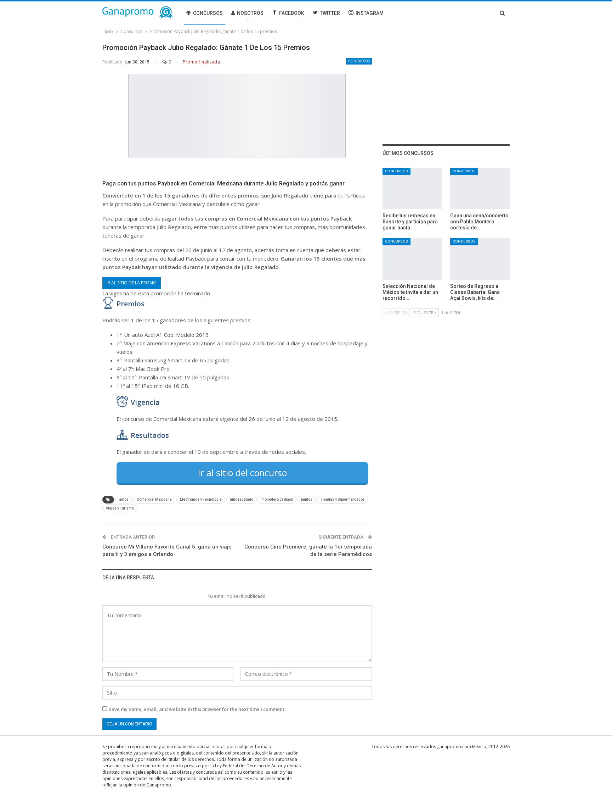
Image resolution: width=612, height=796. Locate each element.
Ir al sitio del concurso (242, 473)
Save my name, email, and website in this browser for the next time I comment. (197, 709)
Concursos (208, 13)
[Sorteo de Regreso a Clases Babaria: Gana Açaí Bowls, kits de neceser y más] (480, 258)
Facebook (291, 13)
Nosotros (250, 13)
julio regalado (241, 499)
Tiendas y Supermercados (343, 499)
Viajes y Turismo (120, 508)
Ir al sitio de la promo (132, 283)
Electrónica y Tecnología (201, 499)
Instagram (370, 13)
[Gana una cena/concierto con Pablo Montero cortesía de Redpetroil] (480, 188)
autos (124, 499)
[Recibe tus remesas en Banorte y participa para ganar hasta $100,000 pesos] (412, 188)
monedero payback (277, 499)
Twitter (330, 13)
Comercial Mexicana (154, 499)
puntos (306, 499)
